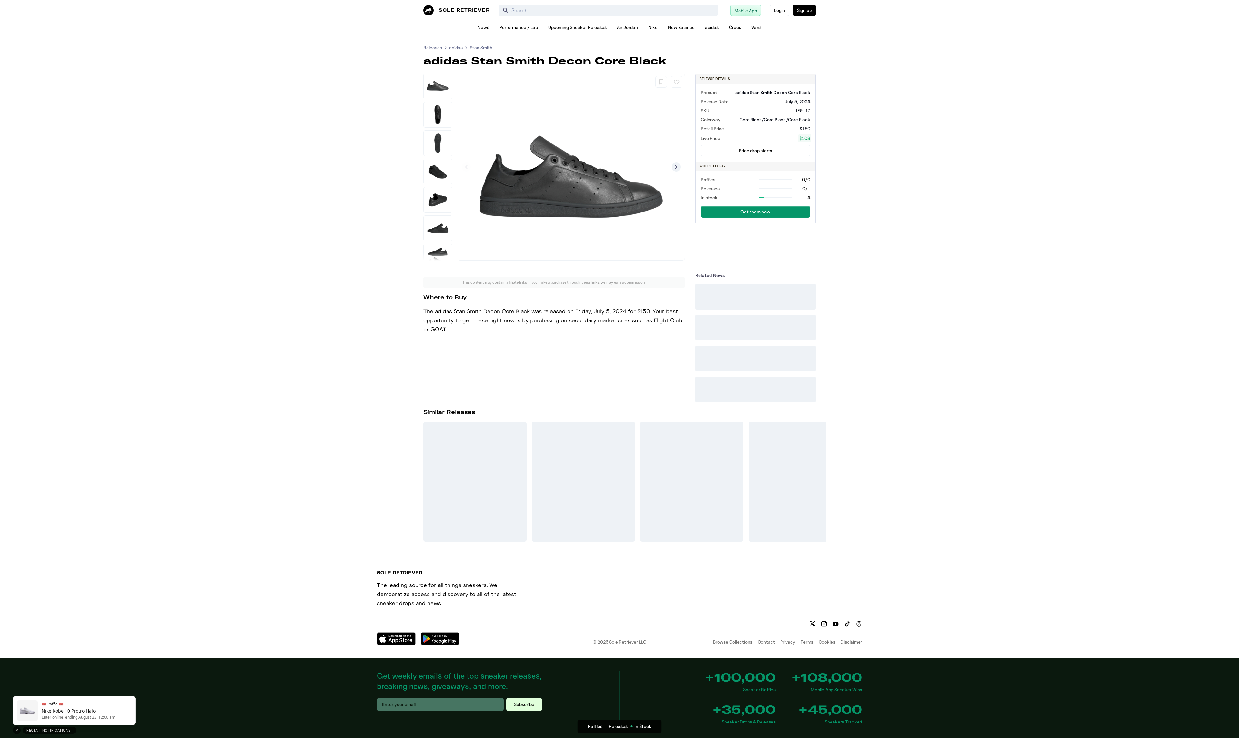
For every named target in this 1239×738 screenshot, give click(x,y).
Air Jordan (627, 27)
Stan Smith (481, 47)
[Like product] (676, 82)
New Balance (681, 27)
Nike (653, 27)
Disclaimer (851, 642)
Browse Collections (732, 642)
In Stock (642, 726)
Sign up (804, 10)
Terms (807, 642)
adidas (712, 27)
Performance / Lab (518, 27)
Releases (432, 47)
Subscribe (524, 704)
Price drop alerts (755, 150)
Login (779, 10)
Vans (756, 27)
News (483, 27)
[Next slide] (676, 167)
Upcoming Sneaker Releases (577, 27)
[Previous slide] (466, 167)
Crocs (735, 27)
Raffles (595, 726)
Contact (766, 642)
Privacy (787, 642)
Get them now (755, 211)
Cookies (827, 642)
